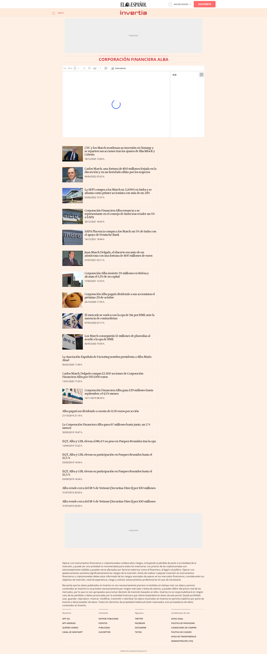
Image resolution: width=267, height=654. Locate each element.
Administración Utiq (182, 641)
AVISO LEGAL (177, 618)
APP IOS (66, 618)
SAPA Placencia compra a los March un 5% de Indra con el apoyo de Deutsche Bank (120, 233)
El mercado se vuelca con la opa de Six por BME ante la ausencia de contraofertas (119, 316)
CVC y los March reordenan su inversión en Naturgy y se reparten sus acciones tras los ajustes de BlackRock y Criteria (120, 151)
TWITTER (139, 618)
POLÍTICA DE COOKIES (181, 632)
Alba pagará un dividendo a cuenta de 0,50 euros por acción (100, 411)
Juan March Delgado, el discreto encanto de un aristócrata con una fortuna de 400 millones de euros (118, 254)
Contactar (103, 613)
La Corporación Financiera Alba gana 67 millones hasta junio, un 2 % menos (106, 426)
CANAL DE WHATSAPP (72, 632)
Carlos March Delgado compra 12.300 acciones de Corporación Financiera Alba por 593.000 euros (102, 375)
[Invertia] (133, 12)
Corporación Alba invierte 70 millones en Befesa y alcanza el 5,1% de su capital (117, 275)
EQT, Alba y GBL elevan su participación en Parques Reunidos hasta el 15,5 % (107, 456)
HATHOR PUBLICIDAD (108, 618)
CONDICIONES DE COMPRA (183, 627)
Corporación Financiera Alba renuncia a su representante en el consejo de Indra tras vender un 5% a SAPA (120, 214)
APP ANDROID (69, 623)
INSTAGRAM (140, 627)
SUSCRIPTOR (104, 632)
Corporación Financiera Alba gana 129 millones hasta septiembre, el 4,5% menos (119, 392)
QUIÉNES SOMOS (70, 627)
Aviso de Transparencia (183, 636)
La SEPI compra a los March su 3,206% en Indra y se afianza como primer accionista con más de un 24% (118, 191)
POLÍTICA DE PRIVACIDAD (183, 623)
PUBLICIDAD (104, 627)
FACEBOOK (140, 623)
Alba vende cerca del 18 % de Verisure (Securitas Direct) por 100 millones (108, 488)
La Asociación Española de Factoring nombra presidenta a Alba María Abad (106, 358)
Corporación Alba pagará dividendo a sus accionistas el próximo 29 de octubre (120, 295)
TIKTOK (138, 632)
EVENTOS (103, 623)
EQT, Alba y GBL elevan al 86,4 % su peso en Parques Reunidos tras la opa (109, 441)
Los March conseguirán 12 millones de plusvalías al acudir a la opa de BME (117, 337)
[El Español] (133, 4)
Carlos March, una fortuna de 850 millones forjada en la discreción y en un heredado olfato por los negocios (120, 170)
